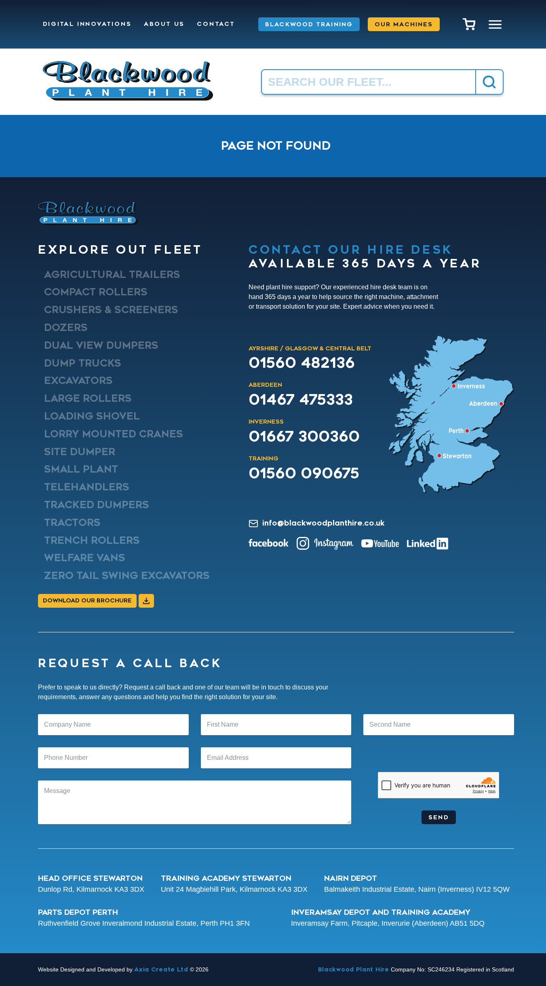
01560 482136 (302, 362)
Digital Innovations (87, 24)
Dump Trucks (82, 363)
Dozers (66, 327)
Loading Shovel (92, 416)
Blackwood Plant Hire (353, 969)
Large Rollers (88, 398)
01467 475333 (301, 399)
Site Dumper (79, 451)
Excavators (78, 380)
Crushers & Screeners (111, 310)
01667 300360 (304, 436)
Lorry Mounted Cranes (113, 433)
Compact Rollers (96, 292)
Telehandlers (86, 487)
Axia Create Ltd (161, 969)
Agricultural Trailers (112, 274)
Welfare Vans (84, 558)
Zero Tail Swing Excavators (127, 575)
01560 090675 (304, 473)
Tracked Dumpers (96, 505)
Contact (216, 24)
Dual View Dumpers (101, 345)
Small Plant (81, 469)
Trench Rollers (92, 540)
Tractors (72, 522)
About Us (164, 24)
